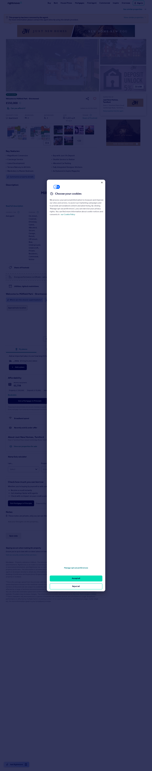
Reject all (76, 586)
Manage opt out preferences (76, 568)
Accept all (76, 578)
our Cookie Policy (68, 214)
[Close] (102, 182)
